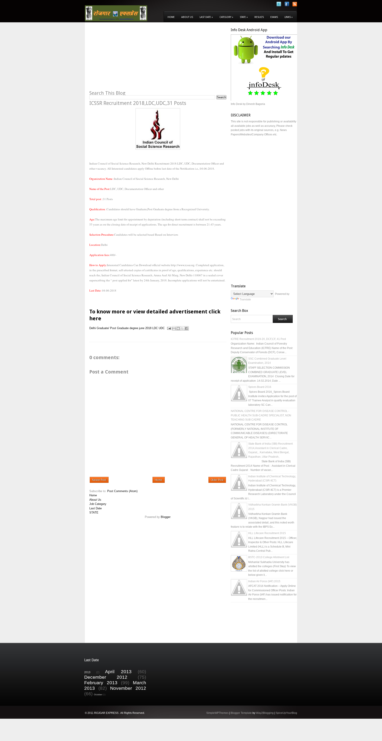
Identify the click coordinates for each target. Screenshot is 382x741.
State (244, 17)
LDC (155, 328)
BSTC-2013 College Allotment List (268, 557)
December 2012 (105, 677)
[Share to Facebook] (186, 328)
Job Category (97, 504)
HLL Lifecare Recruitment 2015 (267, 533)
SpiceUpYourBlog (286, 712)
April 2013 (118, 671)
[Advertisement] (126, 59)
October (98, 694)
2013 (87, 672)
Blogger (165, 517)
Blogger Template (241, 712)
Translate (245, 299)
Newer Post (99, 479)
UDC (162, 328)
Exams (274, 17)
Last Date (206, 17)
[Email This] (174, 328)
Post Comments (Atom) (122, 491)
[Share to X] (182, 328)
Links (289, 17)
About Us (187, 17)
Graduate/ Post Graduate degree (117, 328)
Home (171, 17)
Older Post (217, 479)
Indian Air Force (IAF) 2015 (264, 581)
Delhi (92, 328)
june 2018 (145, 328)
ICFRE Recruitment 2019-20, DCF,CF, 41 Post (258, 339)
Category (226, 17)
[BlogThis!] (178, 328)
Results (259, 17)
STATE (93, 512)
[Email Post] (169, 328)
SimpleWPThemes (217, 712)
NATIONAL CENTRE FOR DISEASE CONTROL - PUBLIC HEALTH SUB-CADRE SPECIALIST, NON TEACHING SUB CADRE (261, 415)
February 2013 (100, 682)
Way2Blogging (265, 712)
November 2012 (128, 688)
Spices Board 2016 (259, 387)
